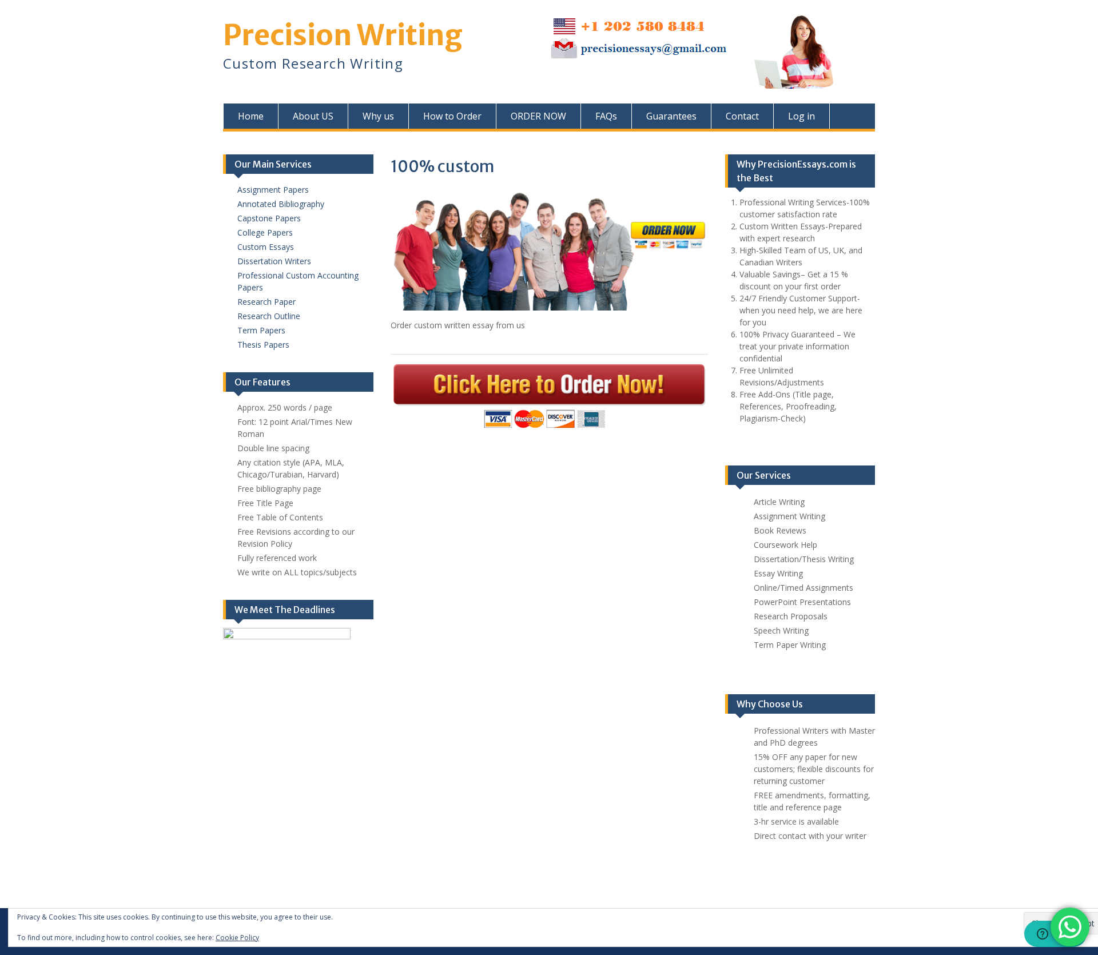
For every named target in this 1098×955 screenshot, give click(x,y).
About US (313, 116)
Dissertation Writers (274, 261)
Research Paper (266, 301)
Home (251, 116)
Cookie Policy (237, 937)
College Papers (265, 232)
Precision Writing (343, 35)
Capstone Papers (269, 218)
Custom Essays (265, 246)
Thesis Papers (263, 344)
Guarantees (671, 116)
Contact (742, 116)
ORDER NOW (538, 116)
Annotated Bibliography (280, 203)
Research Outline (268, 316)
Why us (378, 116)
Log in (801, 116)
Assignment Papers (273, 189)
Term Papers (261, 330)
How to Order (452, 116)
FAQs (606, 116)
